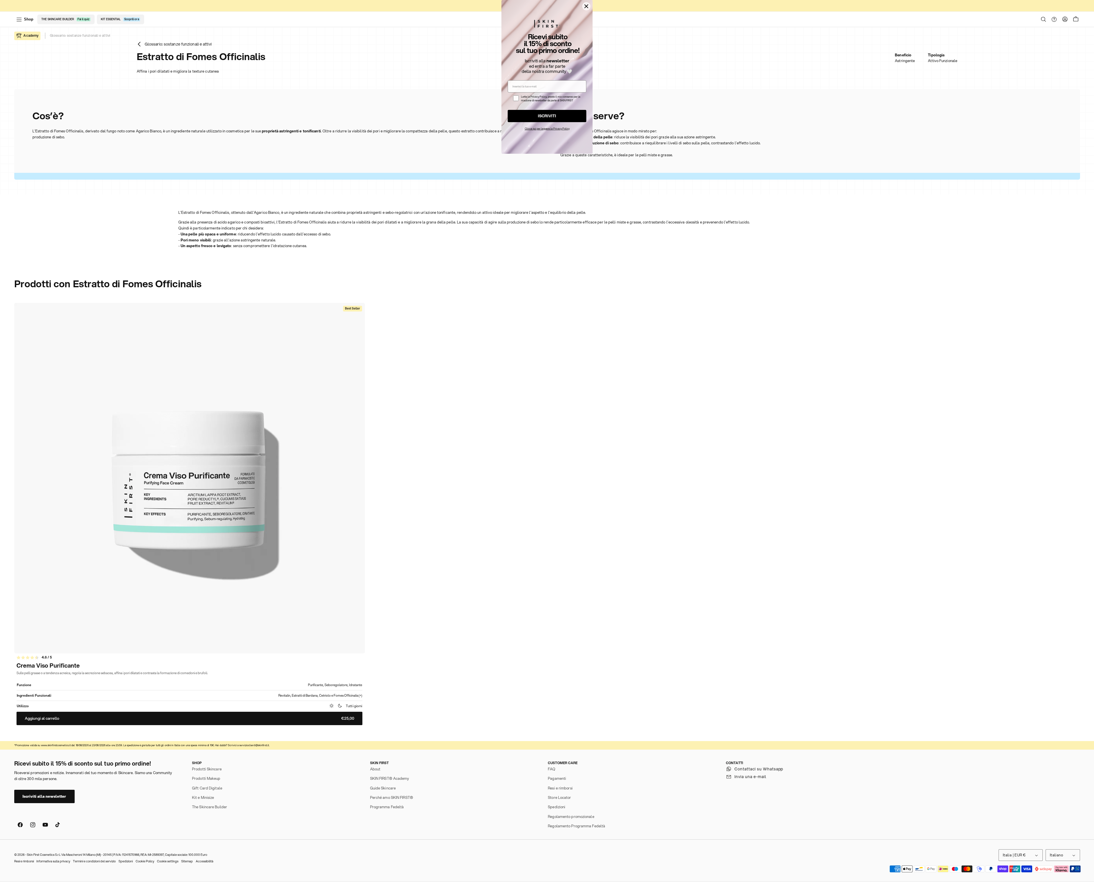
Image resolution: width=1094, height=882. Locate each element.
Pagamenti (557, 778)
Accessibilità (204, 861)
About (375, 769)
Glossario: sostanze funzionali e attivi (80, 35)
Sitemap (187, 861)
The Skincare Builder (209, 806)
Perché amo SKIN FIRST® (391, 797)
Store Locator (559, 797)
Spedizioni (556, 806)
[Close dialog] (586, 6)
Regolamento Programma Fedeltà (576, 825)
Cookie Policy (145, 861)
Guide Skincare (383, 788)
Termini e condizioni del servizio (94, 861)
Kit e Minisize (203, 797)
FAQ (551, 769)
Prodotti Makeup (206, 778)
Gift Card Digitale (207, 788)
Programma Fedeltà (387, 806)
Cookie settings (167, 861)
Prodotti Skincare (207, 769)
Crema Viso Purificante (48, 665)
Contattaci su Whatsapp (758, 769)
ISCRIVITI (547, 116)
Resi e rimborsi (560, 788)
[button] (1043, 19)
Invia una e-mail (750, 777)
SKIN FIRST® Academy (389, 778)
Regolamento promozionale (571, 816)
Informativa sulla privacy (53, 861)
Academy (30, 35)
